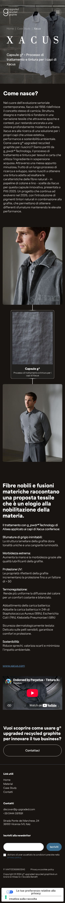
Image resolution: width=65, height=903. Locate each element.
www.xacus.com (14, 666)
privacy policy (14, 858)
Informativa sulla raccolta (20, 898)
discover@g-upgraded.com (19, 809)
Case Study (23, 29)
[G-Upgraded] (14, 12)
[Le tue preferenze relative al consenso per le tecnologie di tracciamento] (6, 897)
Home (10, 29)
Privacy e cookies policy (42, 870)
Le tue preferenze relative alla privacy (36, 892)
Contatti (8, 792)
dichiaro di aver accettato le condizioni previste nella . (33, 856)
